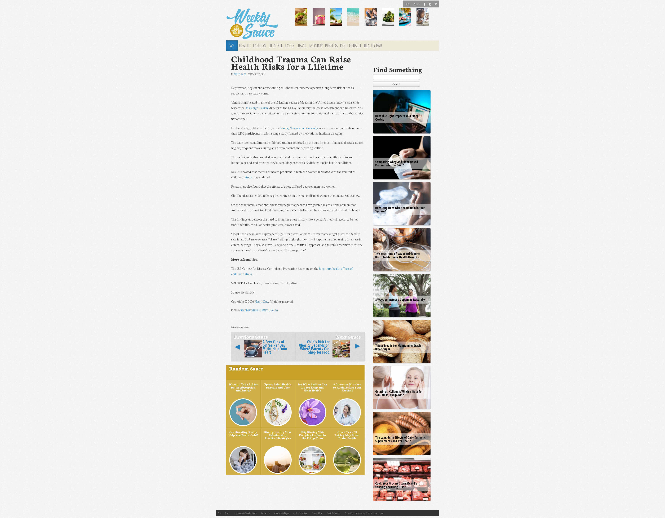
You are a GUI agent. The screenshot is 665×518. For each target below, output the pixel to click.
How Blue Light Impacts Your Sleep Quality (397, 117)
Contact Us (265, 513)
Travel (301, 45)
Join (407, 4)
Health (245, 45)
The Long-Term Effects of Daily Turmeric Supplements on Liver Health (400, 439)
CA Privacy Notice (300, 513)
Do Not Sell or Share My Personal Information (364, 513)
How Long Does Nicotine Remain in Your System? (400, 209)
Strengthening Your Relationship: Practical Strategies (277, 435)
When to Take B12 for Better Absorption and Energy (243, 387)
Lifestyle (276, 45)
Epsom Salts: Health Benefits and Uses (277, 385)
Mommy (316, 45)
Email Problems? (333, 513)
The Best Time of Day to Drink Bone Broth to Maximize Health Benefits (397, 255)
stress (248, 177)
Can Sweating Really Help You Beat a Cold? (243, 433)
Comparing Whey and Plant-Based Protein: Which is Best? (396, 163)
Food (289, 45)
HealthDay (261, 301)
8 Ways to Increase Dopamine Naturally (400, 299)
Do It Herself (351, 45)
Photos (331, 45)
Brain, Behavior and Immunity (299, 128)
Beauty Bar (373, 45)
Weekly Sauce (240, 74)
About (416, 4)
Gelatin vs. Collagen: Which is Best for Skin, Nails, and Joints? (399, 393)
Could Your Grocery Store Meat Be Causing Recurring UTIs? (396, 485)
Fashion (259, 45)
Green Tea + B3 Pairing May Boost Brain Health (347, 435)
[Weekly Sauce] (258, 24)
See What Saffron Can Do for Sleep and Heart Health (312, 387)
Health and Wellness (250, 310)
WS (231, 45)
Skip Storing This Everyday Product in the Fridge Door (312, 435)
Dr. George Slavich (256, 108)
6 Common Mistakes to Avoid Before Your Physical (347, 387)
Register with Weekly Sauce (245, 513)
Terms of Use (317, 513)
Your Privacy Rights (281, 513)
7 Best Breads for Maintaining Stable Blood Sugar (398, 347)
